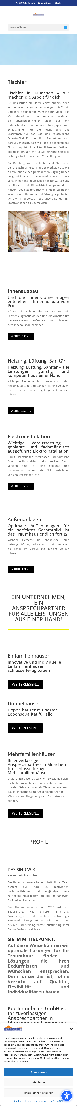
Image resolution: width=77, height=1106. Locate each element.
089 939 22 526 (27, 2)
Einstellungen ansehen (38, 1092)
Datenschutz (41, 1100)
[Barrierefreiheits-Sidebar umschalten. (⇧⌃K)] (66, 1095)
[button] (71, 1029)
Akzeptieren (38, 1072)
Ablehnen (38, 1082)
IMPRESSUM (56, 1100)
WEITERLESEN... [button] (21, 336)
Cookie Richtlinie (23, 1100)
